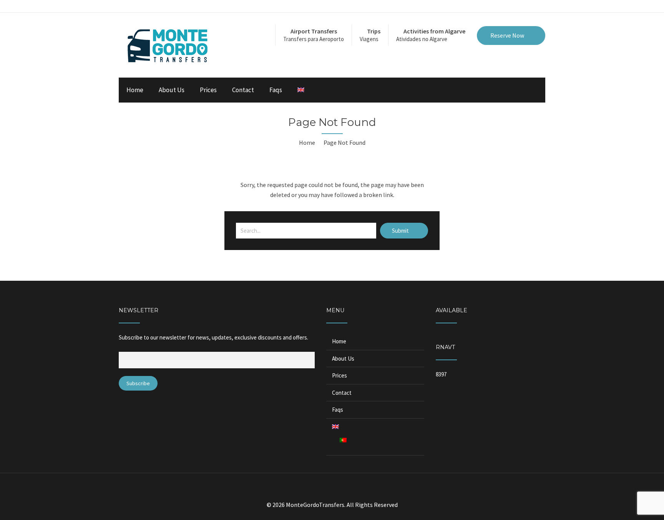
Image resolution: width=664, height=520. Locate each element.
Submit (401, 230)
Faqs (275, 90)
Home (134, 90)
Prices (208, 90)
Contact (243, 90)
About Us (171, 90)
